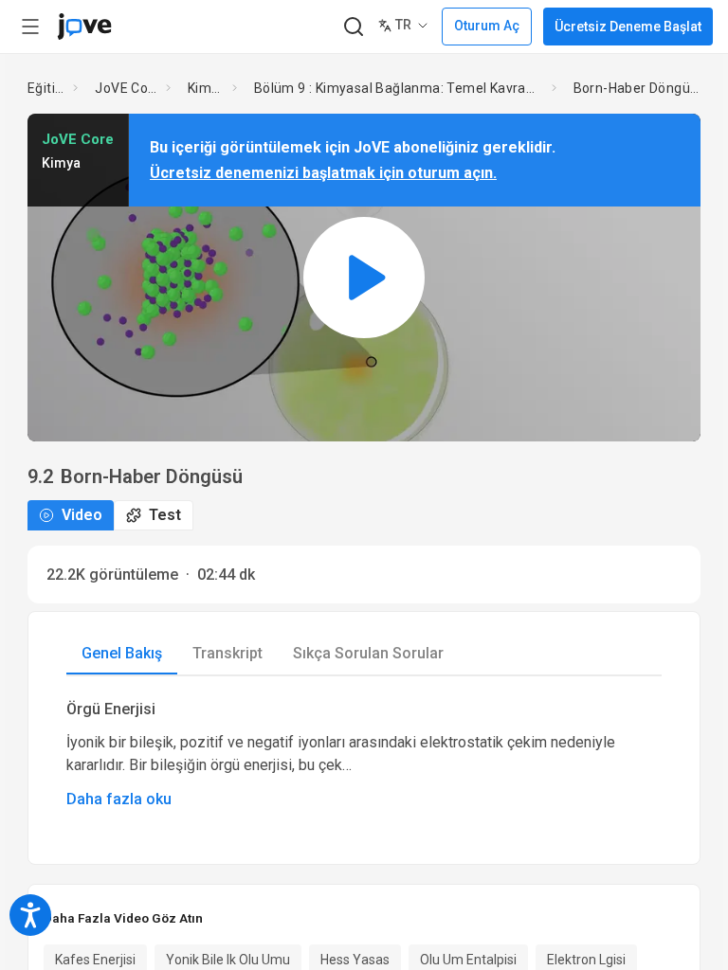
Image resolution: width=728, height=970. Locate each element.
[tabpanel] (364, 755)
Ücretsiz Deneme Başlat (628, 26)
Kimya (206, 88)
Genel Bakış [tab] (122, 653)
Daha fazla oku (119, 799)
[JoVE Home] (84, 26)
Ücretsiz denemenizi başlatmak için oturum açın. (323, 173)
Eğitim (46, 88)
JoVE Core (126, 88)
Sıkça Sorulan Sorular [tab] (368, 653)
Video (82, 515)
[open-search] (353, 27)
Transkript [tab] (227, 653)
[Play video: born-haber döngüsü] (364, 277)
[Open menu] (30, 26)
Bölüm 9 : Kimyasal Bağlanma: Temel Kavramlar (399, 88)
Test (165, 515)
